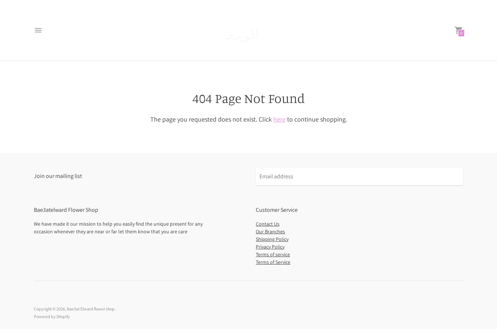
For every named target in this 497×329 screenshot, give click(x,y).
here (279, 119)
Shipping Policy (272, 239)
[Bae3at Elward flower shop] (247, 30)
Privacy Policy (270, 246)
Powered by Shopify (52, 316)
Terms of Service (273, 262)
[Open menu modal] (38, 30)
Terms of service (273, 254)
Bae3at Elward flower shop (91, 309)
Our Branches (270, 231)
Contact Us (267, 224)
